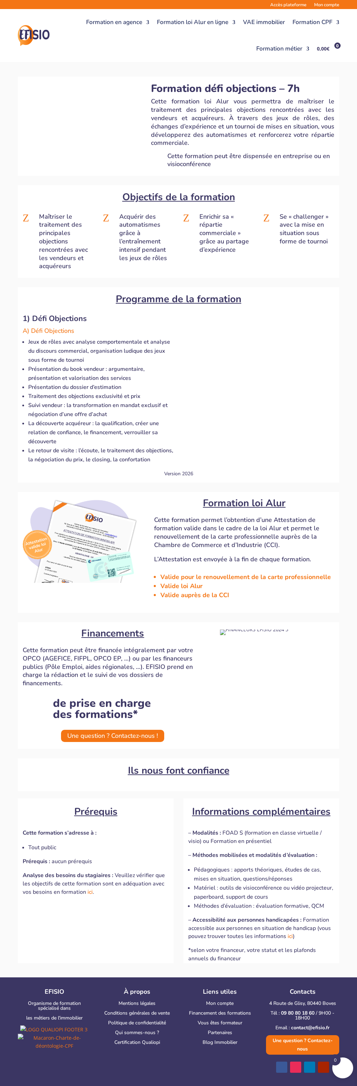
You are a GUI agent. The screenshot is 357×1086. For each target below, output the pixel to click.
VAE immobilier (264, 22)
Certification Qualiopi (137, 1042)
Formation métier (279, 49)
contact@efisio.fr (310, 1027)
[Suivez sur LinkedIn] (309, 1067)
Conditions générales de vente (137, 1013)
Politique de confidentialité (137, 1022)
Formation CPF (312, 22)
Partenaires (220, 1032)
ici (90, 892)
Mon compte (220, 1003)
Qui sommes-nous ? (137, 1032)
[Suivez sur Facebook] (281, 1067)
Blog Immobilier (220, 1042)
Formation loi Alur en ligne (192, 22)
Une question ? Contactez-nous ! (112, 736)
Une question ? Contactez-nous (303, 1044)
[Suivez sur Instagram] (295, 1067)
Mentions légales (137, 1003)
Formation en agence (114, 22)
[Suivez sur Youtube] (323, 1067)
